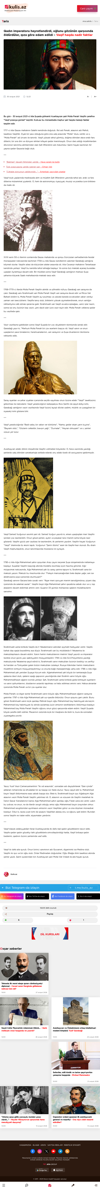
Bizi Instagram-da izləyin (12, 896)
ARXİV (43, 1145)
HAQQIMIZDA (25, 1145)
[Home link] (49, 1185)
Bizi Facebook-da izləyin (64, 896)
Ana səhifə (87, 21)
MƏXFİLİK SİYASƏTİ (72, 1145)
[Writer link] (72, 1185)
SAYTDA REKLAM (55, 1145)
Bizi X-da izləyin (86, 896)
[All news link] (96, 1185)
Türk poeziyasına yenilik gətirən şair (29, 167)
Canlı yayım (86, 8)
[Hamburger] (3, 1185)
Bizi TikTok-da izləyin (37, 896)
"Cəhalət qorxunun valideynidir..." (35, 172)
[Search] (26, 1185)
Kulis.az (14, 874)
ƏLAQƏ (36, 1145)
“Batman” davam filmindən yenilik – (33, 162)
